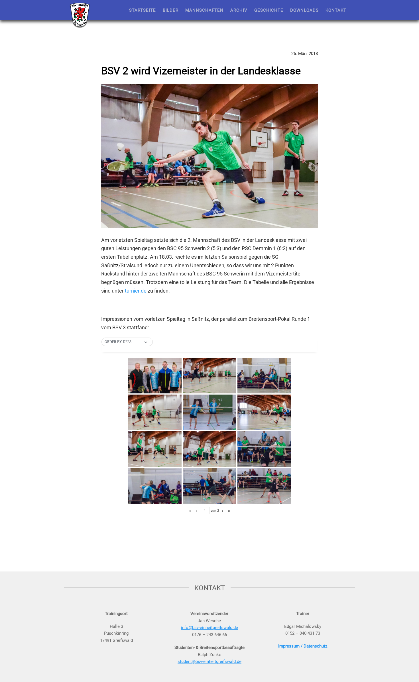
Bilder (170, 10)
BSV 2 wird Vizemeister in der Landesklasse (201, 70)
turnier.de (136, 290)
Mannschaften (204, 10)
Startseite (142, 10)
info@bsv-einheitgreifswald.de (209, 627)
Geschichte (268, 10)
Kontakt (336, 10)
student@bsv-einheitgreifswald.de (209, 661)
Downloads (304, 10)
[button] (127, 342)
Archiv (238, 10)
